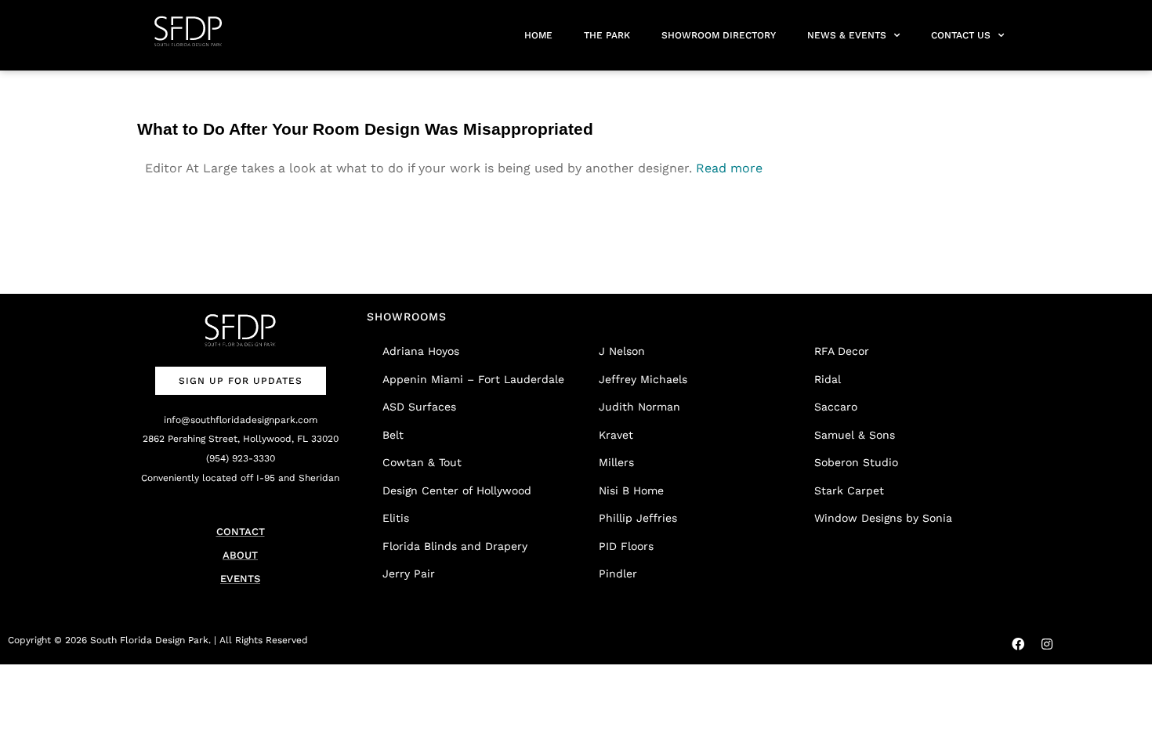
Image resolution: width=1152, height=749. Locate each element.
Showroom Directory (718, 35)
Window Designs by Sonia (883, 518)
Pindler (618, 573)
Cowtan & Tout (422, 462)
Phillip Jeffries (638, 518)
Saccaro (835, 406)
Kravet (616, 435)
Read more (729, 168)
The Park (607, 35)
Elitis (395, 518)
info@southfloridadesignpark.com (240, 419)
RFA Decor (841, 351)
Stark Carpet (849, 490)
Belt (393, 435)
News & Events (846, 35)
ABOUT (240, 555)
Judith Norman (639, 406)
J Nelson (622, 351)
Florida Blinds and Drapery (454, 546)
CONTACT (240, 531)
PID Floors (626, 546)
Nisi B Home (631, 490)
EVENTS (240, 578)
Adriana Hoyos (420, 351)
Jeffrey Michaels (643, 379)
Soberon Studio (856, 462)
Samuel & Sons (854, 435)
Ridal (827, 379)
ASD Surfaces (419, 406)
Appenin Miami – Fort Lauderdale (473, 379)
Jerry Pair (408, 573)
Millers (616, 462)
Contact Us (961, 35)
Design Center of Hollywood (456, 490)
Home (538, 35)
